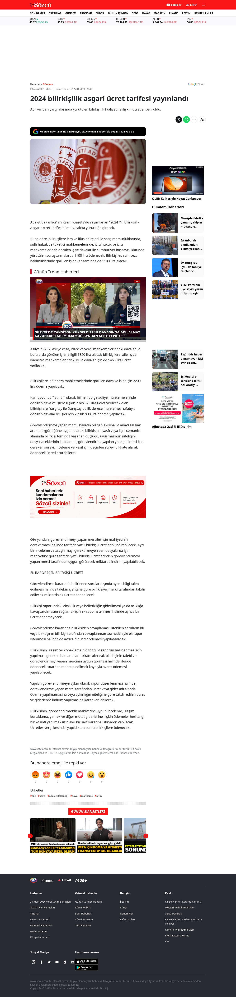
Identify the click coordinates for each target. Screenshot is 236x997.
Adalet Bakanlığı (58, 796)
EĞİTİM (186, 13)
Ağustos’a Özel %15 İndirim (172, 427)
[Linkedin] (72, 962)
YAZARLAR (55, 13)
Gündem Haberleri (168, 207)
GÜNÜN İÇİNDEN (118, 13)
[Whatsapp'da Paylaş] (186, 119)
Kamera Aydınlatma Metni (180, 929)
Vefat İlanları (127, 919)
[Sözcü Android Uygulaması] (86, 967)
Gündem (48, 84)
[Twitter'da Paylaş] (178, 119)
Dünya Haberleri (39, 937)
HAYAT (146, 13)
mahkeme (87, 796)
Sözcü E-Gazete (84, 919)
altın (99, 796)
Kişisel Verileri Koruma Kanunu (183, 901)
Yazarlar (35, 913)
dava (75, 796)
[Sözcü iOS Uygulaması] (86, 961)
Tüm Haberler (83, 925)
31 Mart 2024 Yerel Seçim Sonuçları (50, 901)
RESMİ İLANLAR (203, 13)
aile (34, 796)
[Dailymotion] (64, 962)
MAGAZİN (159, 13)
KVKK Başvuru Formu (177, 935)
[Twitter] (49, 962)
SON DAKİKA (37, 13)
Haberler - (36, 84)
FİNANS (173, 13)
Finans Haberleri (39, 919)
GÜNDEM (70, 13)
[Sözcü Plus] (81, 880)
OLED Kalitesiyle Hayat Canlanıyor (177, 199)
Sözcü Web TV (83, 907)
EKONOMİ (86, 13)
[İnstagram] (33, 962)
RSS (167, 941)
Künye (123, 907)
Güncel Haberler (86, 893)
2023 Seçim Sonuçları (42, 907)
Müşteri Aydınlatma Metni (180, 907)
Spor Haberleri (83, 913)
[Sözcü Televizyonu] (33, 880)
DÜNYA (100, 13)
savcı (42, 796)
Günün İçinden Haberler (89, 901)
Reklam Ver (126, 913)
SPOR (135, 13)
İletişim (124, 901)
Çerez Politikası (173, 913)
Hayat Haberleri (39, 931)
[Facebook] (41, 962)
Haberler (36, 893)
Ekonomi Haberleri (41, 925)
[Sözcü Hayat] (64, 880)
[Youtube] (57, 962)
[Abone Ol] (196, 84)
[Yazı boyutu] (202, 119)
